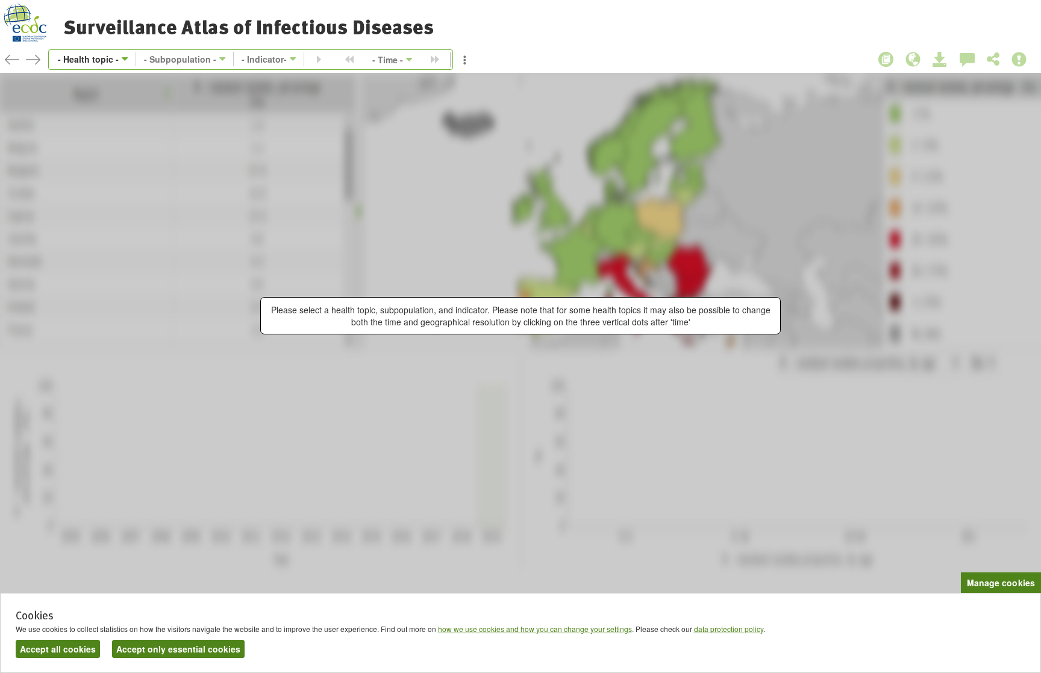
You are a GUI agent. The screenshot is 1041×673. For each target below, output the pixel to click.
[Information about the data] (885, 59)
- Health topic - (88, 59)
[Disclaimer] (1019, 60)
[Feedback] (967, 60)
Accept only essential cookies (178, 649)
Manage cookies (1001, 583)
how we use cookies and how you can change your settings (535, 629)
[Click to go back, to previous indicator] (12, 60)
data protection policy (728, 629)
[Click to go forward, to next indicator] (33, 60)
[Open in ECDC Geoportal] (913, 60)
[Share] (993, 59)
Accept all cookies (58, 649)
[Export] (940, 60)
